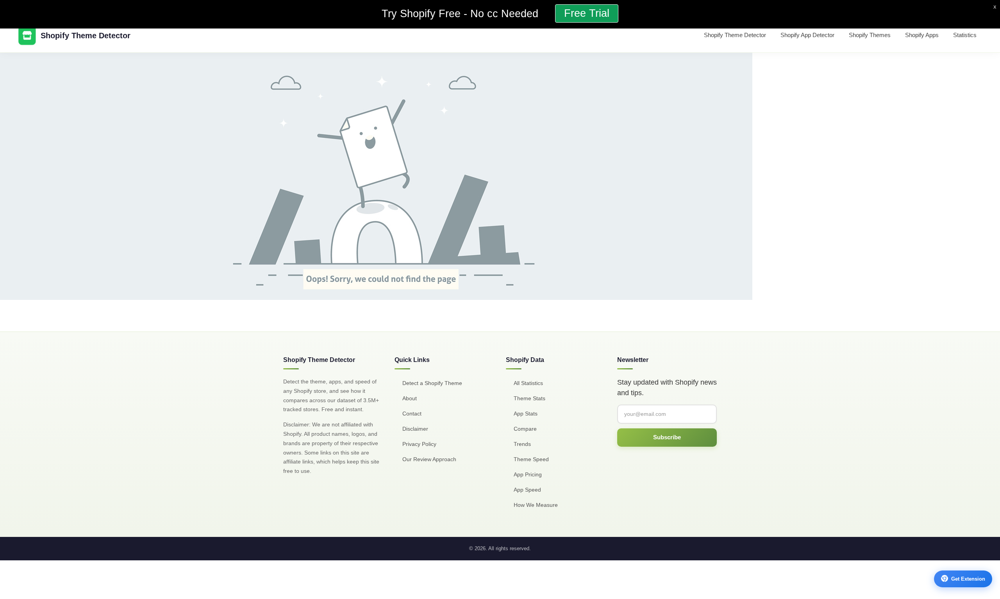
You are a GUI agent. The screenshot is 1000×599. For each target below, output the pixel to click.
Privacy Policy (419, 444)
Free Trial (586, 13)
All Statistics (528, 383)
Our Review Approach (429, 459)
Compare (525, 429)
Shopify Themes (870, 35)
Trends (522, 444)
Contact (411, 413)
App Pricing (528, 474)
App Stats (526, 413)
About (409, 398)
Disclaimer (415, 429)
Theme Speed (531, 459)
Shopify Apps (922, 35)
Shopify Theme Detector (735, 35)
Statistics (965, 35)
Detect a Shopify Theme (432, 383)
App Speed (527, 490)
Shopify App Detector (807, 35)
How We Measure (536, 505)
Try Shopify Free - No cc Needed (461, 14)
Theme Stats (529, 398)
